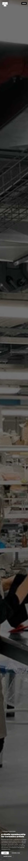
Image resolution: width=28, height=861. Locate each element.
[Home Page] (5, 4)
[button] (24, 3)
